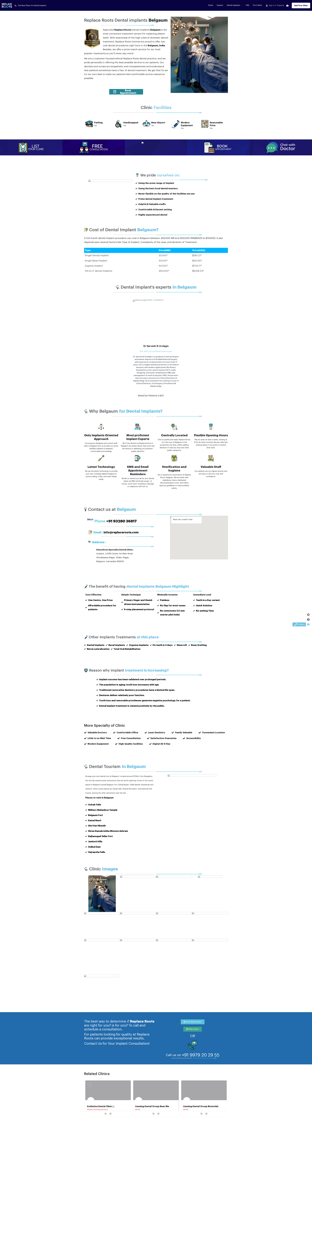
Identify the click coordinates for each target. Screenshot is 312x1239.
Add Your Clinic (301, 5)
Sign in (271, 5)
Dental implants (233, 5)
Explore (220, 5)
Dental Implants (141, 30)
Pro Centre (257, 5)
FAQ (247, 5)
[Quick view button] (106, 1114)
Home (210, 5)
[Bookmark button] (110, 1114)
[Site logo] (7, 5)
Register (280, 5)
